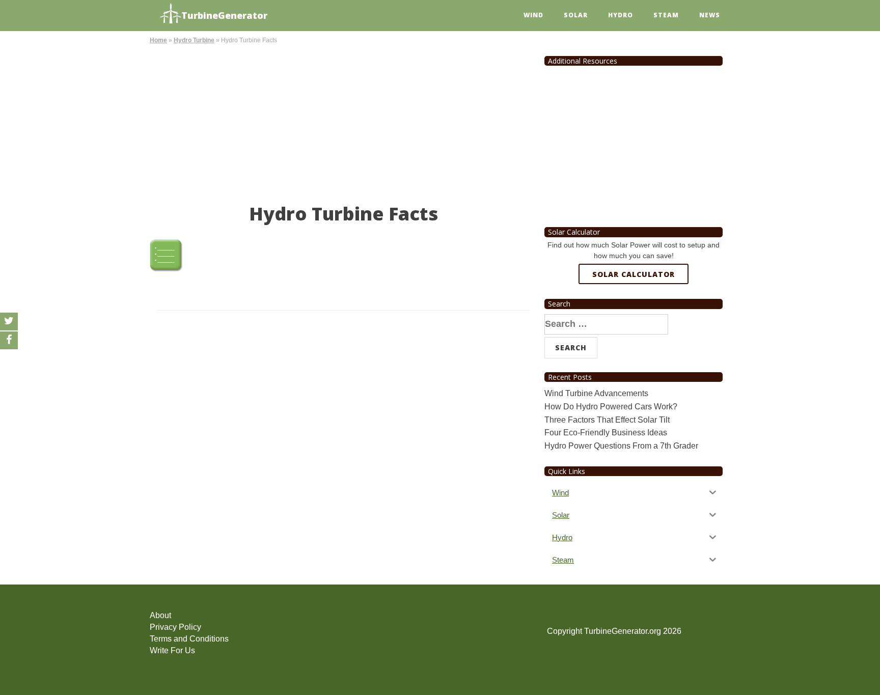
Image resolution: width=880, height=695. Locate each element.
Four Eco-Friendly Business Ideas (605, 432)
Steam (666, 15)
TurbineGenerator (224, 15)
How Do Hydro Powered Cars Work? (610, 406)
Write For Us (172, 650)
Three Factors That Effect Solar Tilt (607, 419)
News (709, 15)
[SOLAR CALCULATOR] (634, 311)
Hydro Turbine (194, 40)
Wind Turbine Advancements (596, 393)
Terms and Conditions (189, 638)
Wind (533, 15)
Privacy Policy (175, 627)
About (160, 615)
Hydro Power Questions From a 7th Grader (621, 445)
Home (158, 40)
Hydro (620, 15)
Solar (576, 15)
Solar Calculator (633, 274)
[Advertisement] (343, 122)
